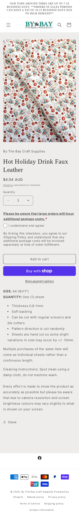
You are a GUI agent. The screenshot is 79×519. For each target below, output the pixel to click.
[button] (8, 25)
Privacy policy (57, 497)
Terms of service (30, 503)
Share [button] (12, 422)
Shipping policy (54, 503)
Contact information (41, 509)
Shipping (8, 185)
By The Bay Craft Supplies (37, 491)
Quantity (9, 192)
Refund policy (35, 497)
